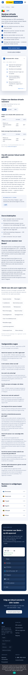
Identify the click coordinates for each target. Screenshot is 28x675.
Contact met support (12, 146)
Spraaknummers (19, 627)
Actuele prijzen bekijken (14, 52)
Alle (4, 109)
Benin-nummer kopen (14, 48)
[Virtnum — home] (2, 2)
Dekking (7, 7)
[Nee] (26, 669)
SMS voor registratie (20, 630)
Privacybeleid (4, 662)
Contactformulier (19, 660)
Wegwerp (17, 635)
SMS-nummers (18, 625)
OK (14, 672)
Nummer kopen (18, 2)
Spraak (9, 109)
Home (2, 7)
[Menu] (25, 2)
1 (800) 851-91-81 (20, 657)
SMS (15, 109)
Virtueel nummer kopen (14, 612)
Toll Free (17, 633)
